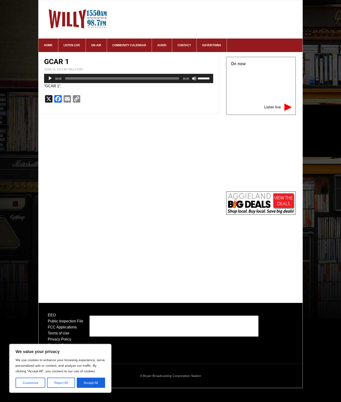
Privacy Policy (59, 339)
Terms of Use (58, 333)
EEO (52, 315)
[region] (60, 368)
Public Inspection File (65, 321)
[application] (128, 78)
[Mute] (194, 78)
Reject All (61, 383)
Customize (30, 383)
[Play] (50, 78)
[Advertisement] (261, 254)
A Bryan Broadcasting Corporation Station (170, 376)
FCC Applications (62, 327)
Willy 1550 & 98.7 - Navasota (78, 18)
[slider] (204, 78)
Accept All (91, 383)
